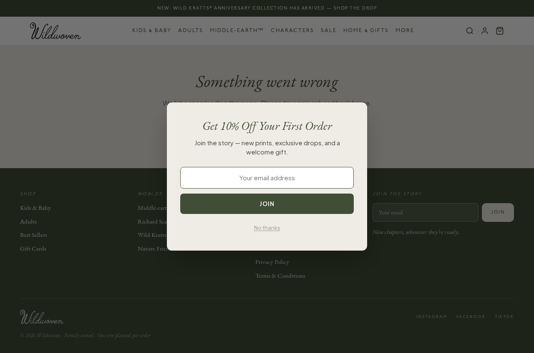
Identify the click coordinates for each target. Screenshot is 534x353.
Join (267, 203)
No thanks (267, 227)
